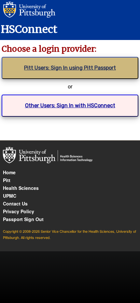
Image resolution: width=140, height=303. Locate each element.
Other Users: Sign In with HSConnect (70, 105)
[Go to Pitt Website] (27, 9)
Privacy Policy (18, 211)
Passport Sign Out (23, 219)
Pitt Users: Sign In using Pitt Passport (70, 68)
